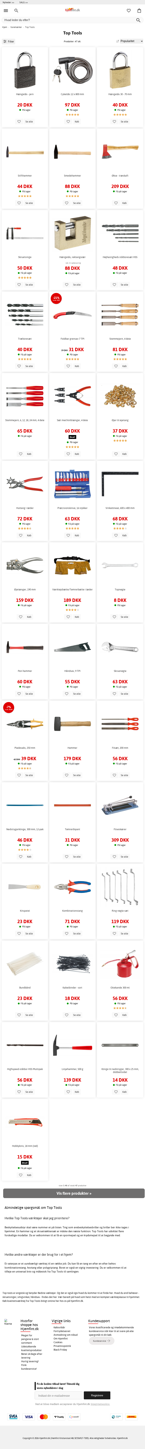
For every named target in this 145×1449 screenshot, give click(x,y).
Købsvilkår (59, 1327)
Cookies (58, 1342)
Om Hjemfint (61, 1338)
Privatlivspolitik (62, 1346)
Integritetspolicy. (100, 1404)
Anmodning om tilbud (66, 1334)
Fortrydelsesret (62, 1331)
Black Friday (60, 1349)
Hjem (4, 27)
